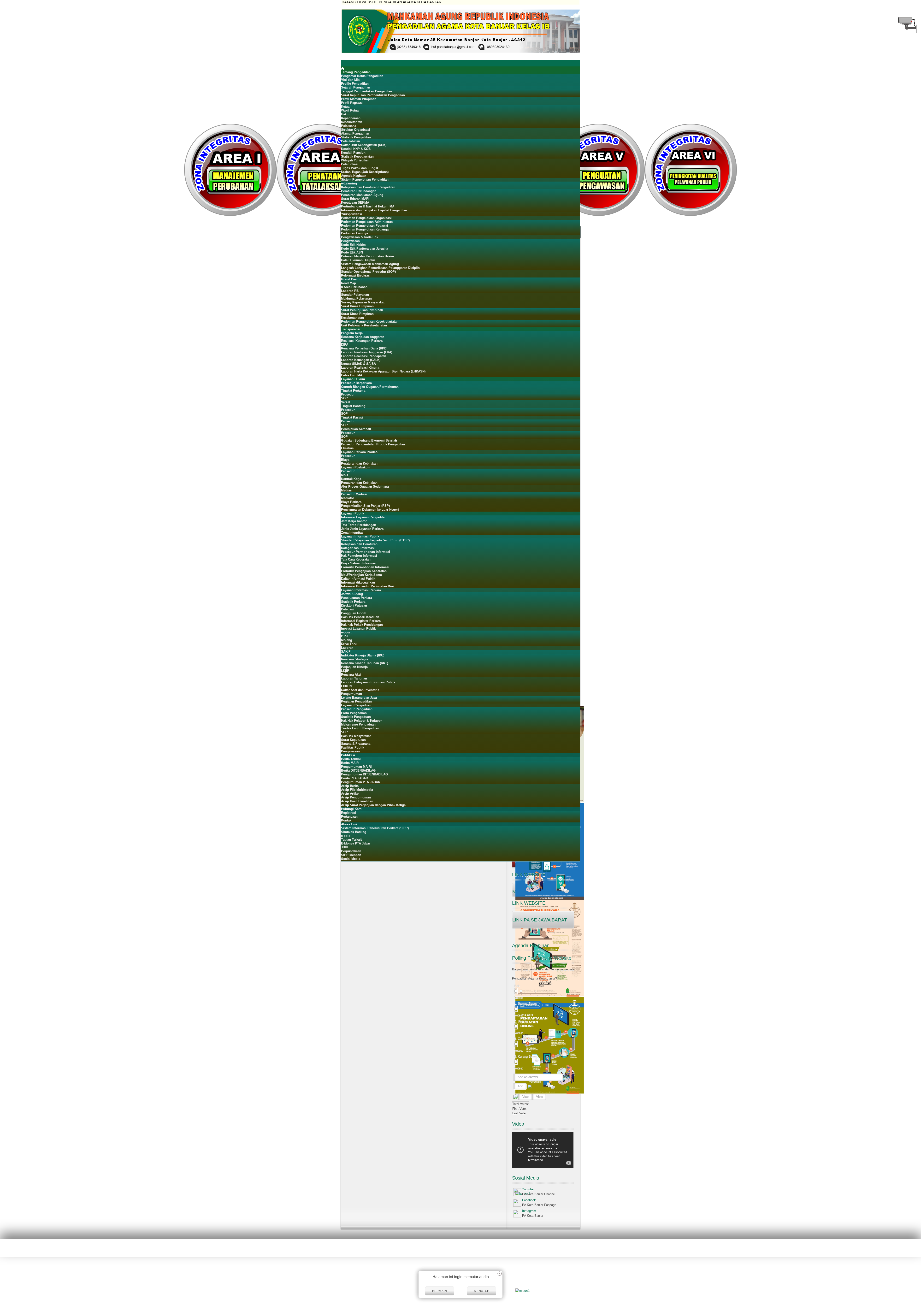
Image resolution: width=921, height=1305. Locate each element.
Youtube (527, 1189)
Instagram (529, 1211)
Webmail (911, 1249)
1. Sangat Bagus (525, 1003)
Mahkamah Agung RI (44, 1249)
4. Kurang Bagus (525, 1056)
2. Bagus (520, 1021)
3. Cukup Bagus (525, 1038)
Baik (517, 986)
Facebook (529, 1200)
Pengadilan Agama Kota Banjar (87, 1249)
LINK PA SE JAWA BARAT (539, 919)
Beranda (875, 1249)
